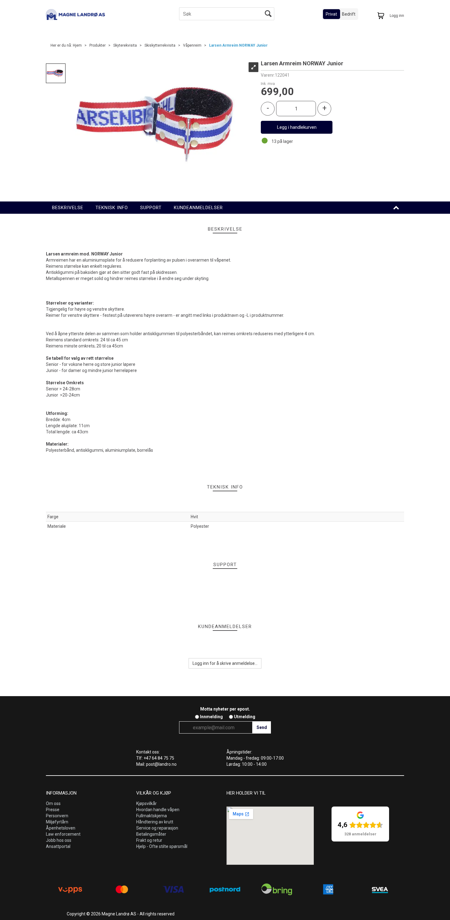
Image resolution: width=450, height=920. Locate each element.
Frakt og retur (149, 840)
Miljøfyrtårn (57, 821)
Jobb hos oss (58, 840)
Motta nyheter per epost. (225, 709)
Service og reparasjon (157, 828)
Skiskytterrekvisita (159, 45)
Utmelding (244, 716)
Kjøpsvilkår (146, 803)
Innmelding (211, 716)
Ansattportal (58, 846)
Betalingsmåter (151, 834)
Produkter (97, 45)
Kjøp (296, 127)
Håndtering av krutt (154, 821)
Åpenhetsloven (60, 828)
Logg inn (397, 15)
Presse (52, 809)
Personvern (57, 815)
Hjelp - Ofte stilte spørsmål (161, 846)
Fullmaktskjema (151, 815)
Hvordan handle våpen (157, 809)
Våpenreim (192, 45)
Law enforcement (63, 834)
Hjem (77, 45)
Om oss (53, 803)
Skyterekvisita (125, 45)
